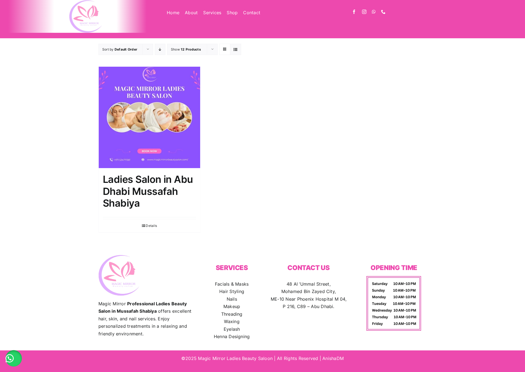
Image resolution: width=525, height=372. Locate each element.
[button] (13, 358)
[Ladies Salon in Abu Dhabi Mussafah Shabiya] (149, 117)
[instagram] (364, 12)
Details (151, 226)
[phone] (383, 12)
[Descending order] (160, 49)
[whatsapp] (374, 12)
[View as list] (235, 49)
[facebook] (354, 12)
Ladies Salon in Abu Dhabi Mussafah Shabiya (148, 191)
